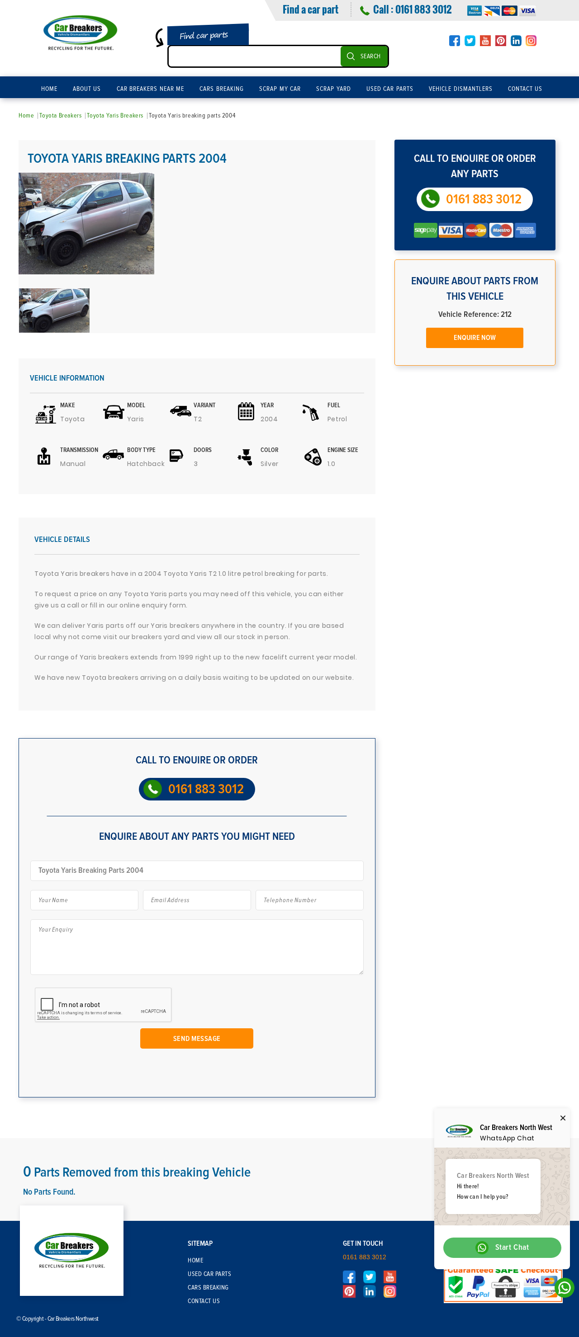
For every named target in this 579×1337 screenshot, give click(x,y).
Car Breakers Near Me (151, 89)
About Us (87, 89)
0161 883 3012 (423, 9)
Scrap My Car (280, 89)
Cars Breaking (221, 89)
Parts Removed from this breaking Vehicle (137, 1172)
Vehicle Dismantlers (461, 89)
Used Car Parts (389, 89)
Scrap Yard (333, 89)
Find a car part (310, 9)
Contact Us (525, 89)
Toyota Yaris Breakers (115, 116)
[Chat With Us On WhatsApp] (562, 1290)
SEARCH (371, 56)
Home (49, 89)
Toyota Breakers (60, 116)
